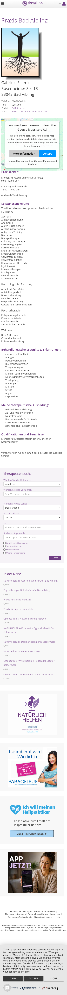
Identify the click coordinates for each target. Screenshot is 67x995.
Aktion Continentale (43, 917)
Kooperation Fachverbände (19, 917)
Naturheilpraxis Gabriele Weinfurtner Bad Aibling (30, 580)
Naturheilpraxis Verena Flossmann (22, 651)
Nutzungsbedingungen (15, 914)
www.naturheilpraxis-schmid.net (29, 111)
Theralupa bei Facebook (45, 911)
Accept (47, 153)
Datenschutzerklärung (38, 914)
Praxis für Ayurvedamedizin (18, 609)
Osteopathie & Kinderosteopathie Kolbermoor (28, 674)
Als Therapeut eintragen (21, 911)
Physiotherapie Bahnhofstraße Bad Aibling (26, 590)
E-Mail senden (19, 108)
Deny (13, 978)
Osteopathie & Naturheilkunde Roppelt (24, 618)
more (53, 978)
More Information (24, 153)
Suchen (55, 557)
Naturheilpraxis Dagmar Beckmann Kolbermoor (29, 641)
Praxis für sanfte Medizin (17, 599)
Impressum (55, 914)
